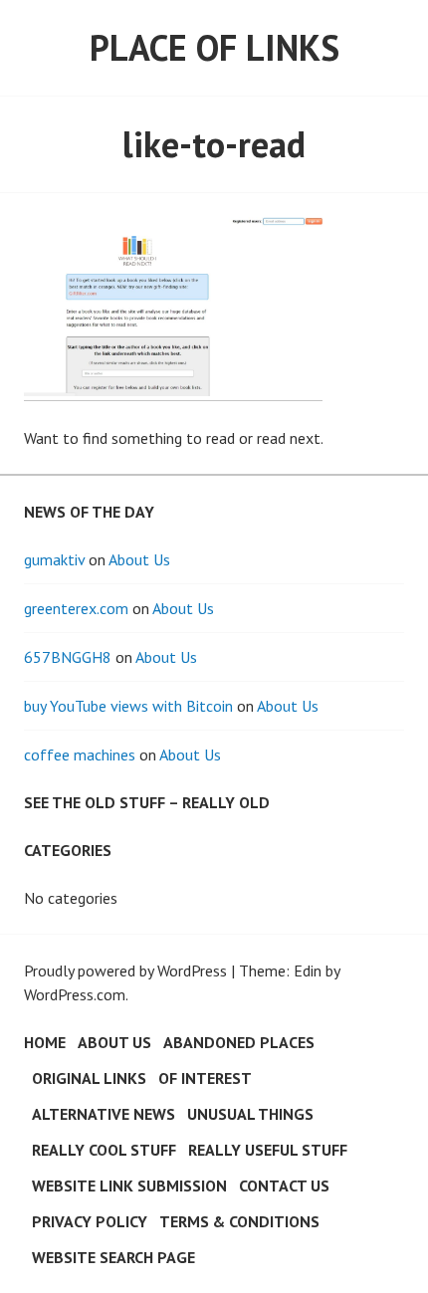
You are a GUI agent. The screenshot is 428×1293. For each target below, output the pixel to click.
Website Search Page (113, 1257)
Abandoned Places (239, 1042)
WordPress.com (74, 994)
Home (45, 1042)
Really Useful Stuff (267, 1150)
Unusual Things (250, 1114)
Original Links (89, 1078)
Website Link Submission (129, 1185)
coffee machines (79, 754)
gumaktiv (54, 559)
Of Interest (205, 1078)
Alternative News (103, 1114)
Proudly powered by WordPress (125, 970)
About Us (139, 559)
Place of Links (214, 47)
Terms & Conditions (239, 1221)
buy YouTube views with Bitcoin (128, 706)
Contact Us (284, 1185)
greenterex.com (76, 608)
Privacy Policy (89, 1221)
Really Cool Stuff (104, 1150)
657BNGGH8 (67, 657)
